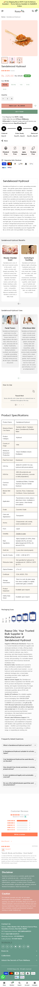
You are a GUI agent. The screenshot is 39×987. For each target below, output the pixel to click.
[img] (5, 846)
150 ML (5, 84)
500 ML (13, 84)
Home (3, 17)
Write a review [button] (19, 834)
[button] (5, 70)
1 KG (21, 84)
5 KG (27, 84)
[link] (6, 943)
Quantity (4, 95)
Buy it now (19, 111)
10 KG (4, 89)
